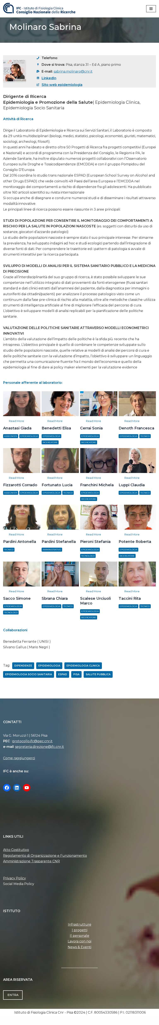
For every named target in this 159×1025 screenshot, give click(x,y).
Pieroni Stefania (98, 517)
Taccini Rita (137, 573)
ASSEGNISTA (10, 436)
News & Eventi (79, 947)
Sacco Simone (21, 573)
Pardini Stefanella (60, 517)
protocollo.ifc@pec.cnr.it (32, 741)
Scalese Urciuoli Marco (98, 573)
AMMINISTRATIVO (52, 549)
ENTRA (12, 995)
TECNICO (145, 436)
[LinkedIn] (16, 787)
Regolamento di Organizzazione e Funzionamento (45, 856)
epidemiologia (49, 665)
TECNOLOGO (88, 556)
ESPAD (62, 674)
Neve (58, 1021)
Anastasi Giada (21, 403)
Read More (16, 421)
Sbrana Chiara (60, 573)
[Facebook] (7, 787)
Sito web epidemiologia (62, 85)
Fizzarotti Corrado (21, 460)
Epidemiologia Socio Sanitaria (28, 674)
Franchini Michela (98, 460)
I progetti (79, 930)
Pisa (76, 674)
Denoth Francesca (137, 403)
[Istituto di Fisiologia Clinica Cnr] (39, 9)
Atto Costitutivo (16, 850)
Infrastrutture (79, 924)
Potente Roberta (137, 517)
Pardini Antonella (21, 517)
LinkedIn (49, 78)
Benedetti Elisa (60, 403)
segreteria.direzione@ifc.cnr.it (39, 747)
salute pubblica (98, 674)
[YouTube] (26, 787)
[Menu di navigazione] (151, 8)
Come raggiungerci (19, 758)
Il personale (79, 936)
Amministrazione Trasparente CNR (31, 861)
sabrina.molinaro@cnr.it (73, 71)
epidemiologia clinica (83, 665)
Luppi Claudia (137, 460)
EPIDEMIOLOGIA (29, 436)
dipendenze (23, 665)
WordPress (96, 1021)
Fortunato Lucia (60, 460)
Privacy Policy (14, 878)
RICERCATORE (50, 442)
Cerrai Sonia (98, 403)
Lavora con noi (79, 941)
